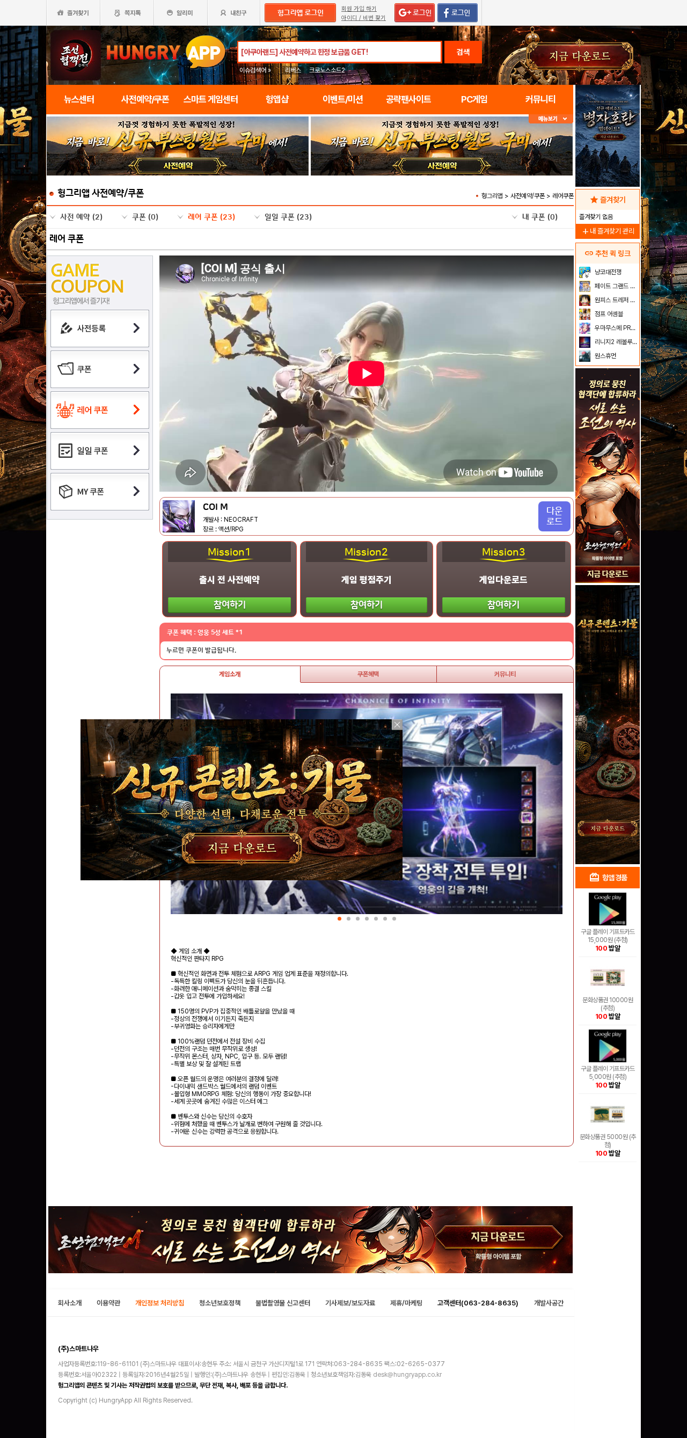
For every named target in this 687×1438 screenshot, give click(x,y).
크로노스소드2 (327, 70)
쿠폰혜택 (368, 674)
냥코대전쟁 (607, 272)
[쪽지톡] (127, 13)
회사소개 (70, 1303)
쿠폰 (145, 217)
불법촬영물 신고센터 (282, 1303)
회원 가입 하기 (359, 8)
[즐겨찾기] (73, 13)
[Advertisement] (607, 690)
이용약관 (108, 1303)
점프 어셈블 (608, 314)
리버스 (293, 70)
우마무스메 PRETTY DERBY (616, 328)
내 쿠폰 (540, 217)
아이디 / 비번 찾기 (363, 17)
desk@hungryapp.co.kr (407, 1374)
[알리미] (180, 13)
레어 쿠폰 (211, 217)
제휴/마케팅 (406, 1303)
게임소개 (229, 674)
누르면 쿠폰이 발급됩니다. (201, 650)
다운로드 (554, 516)
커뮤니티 (505, 674)
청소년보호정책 (219, 1303)
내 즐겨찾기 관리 (607, 231)
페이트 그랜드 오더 (616, 286)
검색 (463, 52)
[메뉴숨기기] (551, 118)
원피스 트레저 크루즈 (616, 300)
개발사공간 (549, 1303)
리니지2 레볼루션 (615, 342)
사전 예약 (81, 217)
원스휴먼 (604, 356)
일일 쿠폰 (288, 217)
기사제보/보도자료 (350, 1303)
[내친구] (234, 13)
